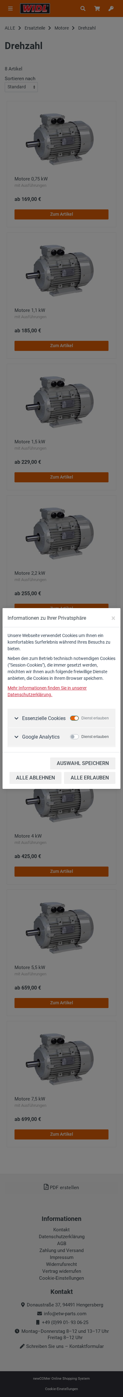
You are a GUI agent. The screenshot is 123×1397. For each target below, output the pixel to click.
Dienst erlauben (95, 718)
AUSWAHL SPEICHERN (83, 763)
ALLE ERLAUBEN (90, 778)
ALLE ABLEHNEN (35, 778)
